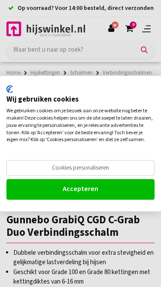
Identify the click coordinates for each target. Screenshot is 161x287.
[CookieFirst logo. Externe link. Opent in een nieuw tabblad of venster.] (9, 89)
